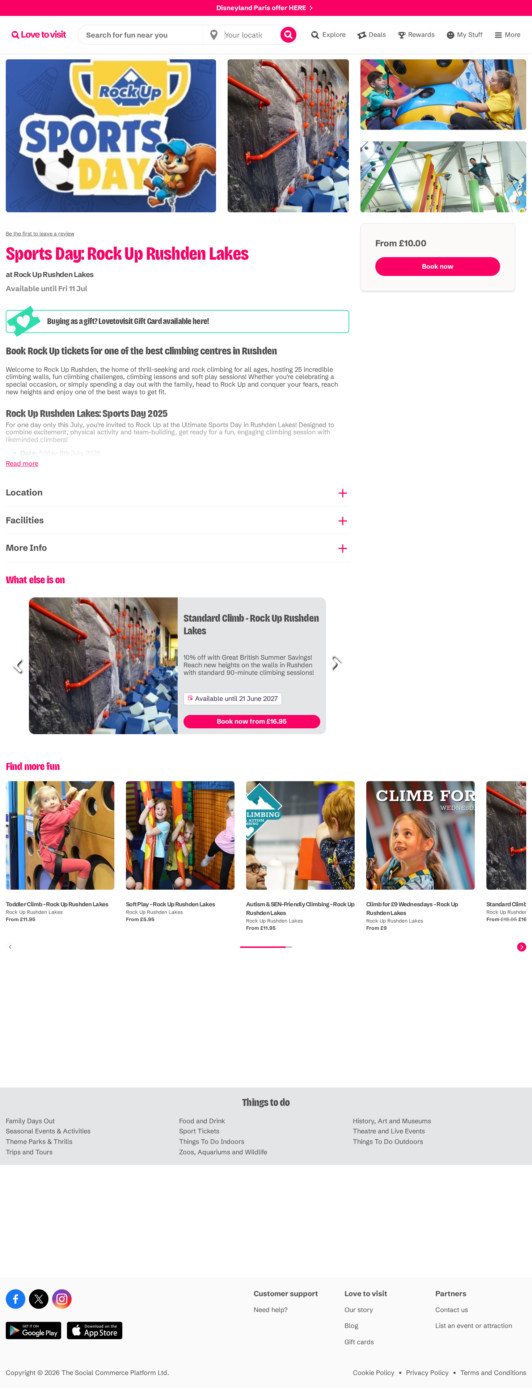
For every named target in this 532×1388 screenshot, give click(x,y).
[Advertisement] (266, 1031)
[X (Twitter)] (38, 1299)
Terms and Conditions (493, 1373)
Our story (359, 1310)
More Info (26, 547)
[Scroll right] (521, 946)
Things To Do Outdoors (388, 1142)
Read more (22, 464)
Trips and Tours (29, 1152)
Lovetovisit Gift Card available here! (153, 321)
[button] (40, 233)
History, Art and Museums (392, 1121)
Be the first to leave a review (40, 233)
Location (24, 492)
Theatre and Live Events (389, 1131)
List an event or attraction (473, 1326)
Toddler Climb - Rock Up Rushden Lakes (57, 904)
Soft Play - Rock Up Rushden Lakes (170, 904)
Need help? (271, 1310)
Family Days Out (30, 1121)
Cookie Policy (373, 1373)
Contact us (451, 1310)
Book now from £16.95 (252, 721)
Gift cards (359, 1342)
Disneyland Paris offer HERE (261, 8)
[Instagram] (62, 1299)
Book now (437, 266)
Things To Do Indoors (211, 1142)
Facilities (25, 520)
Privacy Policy (427, 1373)
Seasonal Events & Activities (48, 1131)
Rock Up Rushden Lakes (34, 912)
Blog (351, 1326)
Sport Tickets (199, 1131)
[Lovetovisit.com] (39, 34)
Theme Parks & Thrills (39, 1142)
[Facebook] (15, 1299)
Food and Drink (202, 1121)
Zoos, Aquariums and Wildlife (223, 1152)
